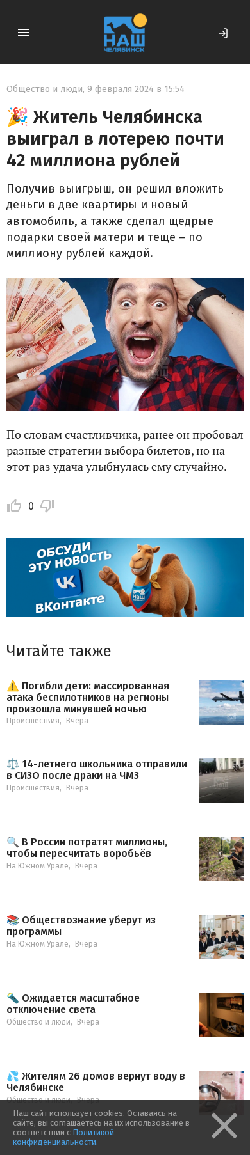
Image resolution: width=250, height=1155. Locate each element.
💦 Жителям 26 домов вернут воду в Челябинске (95, 1082)
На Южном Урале (37, 865)
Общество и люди (44, 89)
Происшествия (33, 720)
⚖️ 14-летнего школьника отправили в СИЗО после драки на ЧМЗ (96, 769)
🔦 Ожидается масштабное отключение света (73, 1004)
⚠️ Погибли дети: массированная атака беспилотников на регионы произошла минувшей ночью (87, 697)
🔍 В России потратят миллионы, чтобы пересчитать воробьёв (86, 848)
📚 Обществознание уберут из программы (81, 926)
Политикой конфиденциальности (63, 1137)
